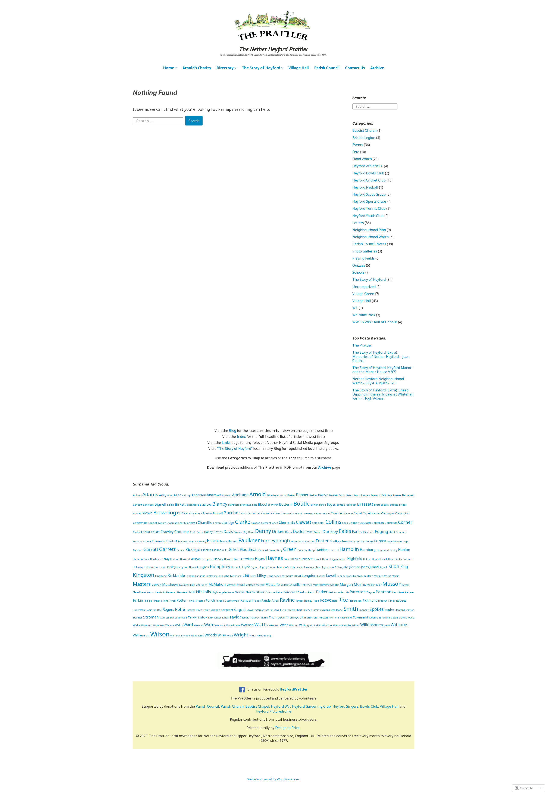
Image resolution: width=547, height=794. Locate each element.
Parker (322, 591)
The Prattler (362, 345)
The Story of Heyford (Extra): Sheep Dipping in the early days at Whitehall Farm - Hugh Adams (382, 394)
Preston (200, 600)
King (404, 566)
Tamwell (182, 617)
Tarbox (202, 617)
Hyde (246, 567)
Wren (230, 635)
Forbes (311, 541)
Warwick (220, 625)
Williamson (141, 635)
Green (290, 549)
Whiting (304, 625)
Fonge (302, 541)
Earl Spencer (366, 532)
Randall (246, 600)
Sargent (240, 609)
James (296, 567)
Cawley (162, 522)
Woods (210, 635)
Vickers (403, 617)
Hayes (260, 558)
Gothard (263, 550)
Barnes (323, 495)
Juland (374, 567)
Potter (181, 600)
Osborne (270, 592)
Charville (205, 522)
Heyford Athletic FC (367, 166)
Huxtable (236, 567)
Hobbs (398, 559)
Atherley (271, 495)
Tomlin (337, 617)
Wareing (198, 625)
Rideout (382, 600)
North (250, 592)
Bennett (137, 504)
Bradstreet (350, 504)
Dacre (200, 532)
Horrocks (159, 567)
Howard (193, 567)
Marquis (378, 575)
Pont (165, 600)
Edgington (385, 531)
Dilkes (278, 531)
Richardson (355, 600)
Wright (241, 635)
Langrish (200, 575)
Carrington (402, 513)
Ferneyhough (275, 540)
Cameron (308, 513)
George (193, 549)
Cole (314, 522)
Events (357, 144)
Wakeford (146, 625)
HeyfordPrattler (294, 689)
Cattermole (140, 523)
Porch (172, 600)
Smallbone (337, 609)
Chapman (171, 522)
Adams (150, 494)
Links (226, 442)
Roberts (401, 600)
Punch (210, 600)
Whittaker (315, 625)
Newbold (160, 592)
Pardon (302, 592)
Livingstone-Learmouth (280, 575)
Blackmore (193, 504)
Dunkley (330, 531)
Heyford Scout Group (369, 194)
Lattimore (235, 575)
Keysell (383, 567)
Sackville (215, 609)
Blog (232, 430)
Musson (391, 583)
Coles (321, 522)
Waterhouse (233, 625)
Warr (209, 624)
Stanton (410, 609)
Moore (334, 585)
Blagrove (206, 504)
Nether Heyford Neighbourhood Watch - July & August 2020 (378, 380)
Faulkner (249, 540)
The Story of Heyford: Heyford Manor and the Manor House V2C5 (382, 369)
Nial (192, 592)
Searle (269, 609)
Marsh (387, 575)
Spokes (376, 609)
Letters (358, 222)
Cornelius (391, 523)
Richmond (369, 600)
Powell (191, 600)
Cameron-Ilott (322, 513)
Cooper (354, 523)
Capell (367, 513)
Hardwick (155, 559)
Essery (202, 541)
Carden (376, 513)
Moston (371, 584)
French (358, 541)
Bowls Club (369, 706)
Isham (280, 567)
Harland (174, 559)
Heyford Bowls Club (368, 173)
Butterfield (264, 513)
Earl (355, 531)
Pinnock (157, 600)
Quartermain (232, 600)
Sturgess (164, 617)
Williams (399, 624)
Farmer (233, 541)
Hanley (393, 550)
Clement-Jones (269, 522)
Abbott (137, 495)
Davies (218, 532)
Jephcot (317, 567)
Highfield (354, 558)
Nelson (150, 592)
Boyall (322, 504)
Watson (247, 625)
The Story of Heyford (261, 67)
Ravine (287, 600)
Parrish (345, 592)
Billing (170, 504)
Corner (405, 522)
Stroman (151, 617)
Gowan (272, 550)
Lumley (341, 575)
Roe (159, 609)
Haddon (322, 550)
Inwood (272, 567)
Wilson (159, 634)
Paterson (358, 591)
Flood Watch (362, 158)
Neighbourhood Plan (369, 229)
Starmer (137, 617)
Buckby (190, 513)
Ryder (206, 609)
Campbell (337, 513)
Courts (155, 532)
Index (241, 436)
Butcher (232, 513)
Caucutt (152, 522)
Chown (217, 522)
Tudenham (375, 617)
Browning (164, 512)
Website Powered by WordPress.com (273, 779)
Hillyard (375, 559)
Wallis (179, 625)
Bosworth (273, 504)
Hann (136, 559)
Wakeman (159, 625)
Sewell (277, 609)
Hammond (382, 550)
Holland (407, 559)
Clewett (303, 522)
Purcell (220, 600)
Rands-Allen (270, 600)
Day (245, 532)
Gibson (216, 550)
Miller (297, 584)
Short (299, 609)
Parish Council (327, 67)
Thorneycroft (294, 617)
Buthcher (246, 513)
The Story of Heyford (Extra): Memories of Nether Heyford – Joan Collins (380, 356)
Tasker (217, 617)
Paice (279, 592)
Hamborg (368, 549)
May (192, 584)
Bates (349, 495)
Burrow (207, 513)
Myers (405, 584)
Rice (343, 599)
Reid (334, 600)
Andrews (214, 495)
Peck (395, 592)
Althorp (186, 495)
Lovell (331, 575)
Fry (371, 541)
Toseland (347, 617)
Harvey (218, 559)
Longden (309, 575)
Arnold (257, 494)
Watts (261, 624)
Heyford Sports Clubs (369, 201)
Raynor (299, 600)
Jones (365, 567)
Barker (313, 495)
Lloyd (297, 576)
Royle (199, 609)
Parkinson (334, 592)
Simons (325, 609)
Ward (188, 624)
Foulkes (335, 541)
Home (168, 67)
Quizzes (358, 265)
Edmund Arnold (142, 541)
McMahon (217, 584)
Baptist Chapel (257, 706)
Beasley (365, 495)
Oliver (260, 592)
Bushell (218, 513)
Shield (291, 609)
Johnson (354, 567)
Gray (279, 550)
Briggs (402, 504)
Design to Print (287, 727)
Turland (386, 617)
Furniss (380, 541)
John (345, 567)
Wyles (259, 635)
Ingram (255, 567)
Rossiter (190, 609)
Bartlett (333, 495)
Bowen (314, 504)
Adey (162, 495)
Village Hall (298, 67)
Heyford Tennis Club (368, 208)
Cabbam (276, 513)
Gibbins (206, 550)
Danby (208, 532)
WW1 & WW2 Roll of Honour (374, 322)
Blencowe (245, 504)
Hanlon (404, 549)
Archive (377, 67)
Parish (311, 592)
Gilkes (234, 549)
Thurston (323, 617)
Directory (225, 67)
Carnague (387, 513)
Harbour (144, 559)
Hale (331, 550)
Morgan (346, 584)
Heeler (295, 559)
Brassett (365, 504)
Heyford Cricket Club (369, 180)
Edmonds (401, 532)
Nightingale (219, 592)
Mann (370, 575)
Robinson (151, 609)
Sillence (307, 609)
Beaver (374, 495)
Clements (287, 522)
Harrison (195, 559)
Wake (136, 625)
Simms (317, 609)
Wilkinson (369, 624)
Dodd (298, 531)
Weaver (274, 625)
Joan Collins (335, 567)
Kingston (143, 574)
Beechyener (394, 495)
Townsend (360, 617)
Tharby (264, 617)
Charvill (192, 523)
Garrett (167, 549)
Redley (308, 600)
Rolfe (180, 609)
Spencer (364, 609)
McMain (230, 584)
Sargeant (227, 610)
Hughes (204, 567)
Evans (224, 541)
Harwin (228, 559)
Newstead (182, 592)
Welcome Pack (363, 315)
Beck (383, 495)
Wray (222, 635)
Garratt (150, 549)
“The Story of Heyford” (234, 448)
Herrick (317, 559)
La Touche (223, 575)
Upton (394, 617)
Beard (356, 495)
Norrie (240, 592)
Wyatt (252, 635)
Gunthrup (309, 550)
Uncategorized (364, 286)
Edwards (158, 541)
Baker (291, 495)
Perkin (138, 600)
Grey (300, 550)
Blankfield (233, 504)
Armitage (240, 494)
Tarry (210, 617)
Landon (190, 575)
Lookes (321, 575)
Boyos (340, 504)
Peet (401, 592)
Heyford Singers (345, 706)
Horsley (171, 567)
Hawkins (247, 558)
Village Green (363, 293)
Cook (345, 522)
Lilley (261, 575)
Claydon (255, 522)
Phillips (148, 600)
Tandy (192, 617)
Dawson (238, 532)
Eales (345, 530)
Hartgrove (207, 559)
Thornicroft (310, 617)
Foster (322, 541)
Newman (171, 592)
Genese (180, 550)
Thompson (277, 617)
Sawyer (250, 609)
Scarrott (260, 609)
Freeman (347, 541)
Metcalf (260, 584)
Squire (389, 609)
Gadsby (391, 541)
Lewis (253, 575)
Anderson (198, 495)
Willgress (384, 625)
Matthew (156, 584)
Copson (365, 522)
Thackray (254, 617)
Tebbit (245, 617)
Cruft (193, 532)
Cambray (297, 513)
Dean (251, 532)
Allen (177, 495)
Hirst (391, 559)
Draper (317, 532)
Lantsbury (211, 575)
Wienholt (338, 625)
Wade (411, 617)
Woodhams (197, 635)
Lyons (349, 575)
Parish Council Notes (369, 244)
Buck (181, 513)
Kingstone (161, 575)
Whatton (293, 625)
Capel (358, 513)
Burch (198, 513)
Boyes (331, 504)
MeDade (250, 584)
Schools (358, 272)
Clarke (242, 521)
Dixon (288, 532)
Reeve (325, 600)
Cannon (348, 513)
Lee (245, 575)
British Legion (363, 137)
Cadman (286, 513)
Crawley (167, 531)
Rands (257, 600)
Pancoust (290, 592)
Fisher (294, 541)
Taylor (235, 617)
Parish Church (232, 706)
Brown (146, 513)
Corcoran (378, 523)
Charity (182, 522)
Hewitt (325, 559)
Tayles (225, 617)
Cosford (137, 532)
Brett (377, 504)
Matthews (170, 584)
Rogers (168, 609)
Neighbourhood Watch (370, 237)
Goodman (248, 549)
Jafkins (288, 567)
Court (146, 532)
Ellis (177, 541)
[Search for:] (159, 120)
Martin (395, 575)
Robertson (139, 609)
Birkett (180, 504)
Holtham (149, 567)
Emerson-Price (189, 541)
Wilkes (355, 625)
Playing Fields (363, 258)
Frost (366, 541)
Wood (186, 635)
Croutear (181, 531)
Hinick (383, 559)
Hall (336, 550)
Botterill (286, 504)
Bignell (160, 504)
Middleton (286, 584)
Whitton (327, 625)
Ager (170, 495)
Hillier (366, 559)
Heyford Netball (365, 187)
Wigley (347, 625)
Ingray (263, 567)
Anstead (226, 495)
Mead (240, 584)
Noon (231, 592)
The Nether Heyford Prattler (273, 49)
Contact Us (355, 67)
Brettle (385, 504)
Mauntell (184, 584)
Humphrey (220, 566)
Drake (309, 532)
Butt (255, 513)
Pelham (409, 592)
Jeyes (325, 567)
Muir (379, 584)
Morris (360, 584)
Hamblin (349, 549)
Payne (370, 592)
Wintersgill (176, 635)
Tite (331, 617)
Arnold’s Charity (196, 67)
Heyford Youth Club (368, 215)
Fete (355, 151)
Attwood (282, 495)
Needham (139, 592)
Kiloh (393, 566)
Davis (228, 531)
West (284, 625)
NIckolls (203, 591)
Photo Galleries (364, 251)
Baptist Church (364, 130)
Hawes (236, 559)
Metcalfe (272, 584)
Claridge (228, 522)
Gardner (138, 550)
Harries (184, 559)
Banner (302, 494)
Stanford (400, 609)
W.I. (355, 307)
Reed (316, 600)
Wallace (169, 625)
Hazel (287, 559)
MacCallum (359, 575)
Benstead (148, 504)
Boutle (302, 503)
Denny (263, 530)
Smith (351, 608)
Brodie (137, 513)
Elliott (170, 541)
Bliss (254, 504)
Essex (213, 540)
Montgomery (321, 585)
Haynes (274, 557)
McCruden (201, 584)
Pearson (383, 591)
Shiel (284, 609)
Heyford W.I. (280, 706)
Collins (333, 521)
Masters (142, 584)
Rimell (391, 600)
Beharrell (408, 495)
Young (267, 635)
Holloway (138, 567)
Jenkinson (306, 567)
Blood (262, 504)
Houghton (182, 567)
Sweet (173, 617)
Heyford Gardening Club (311, 706)
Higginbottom (338, 559)
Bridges (394, 504)
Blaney (219, 504)
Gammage (402, 541)
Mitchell (307, 584)
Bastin (342, 495)
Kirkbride (176, 575)
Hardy (165, 559)
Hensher (306, 559)
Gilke (225, 550)
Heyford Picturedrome (273, 711)
